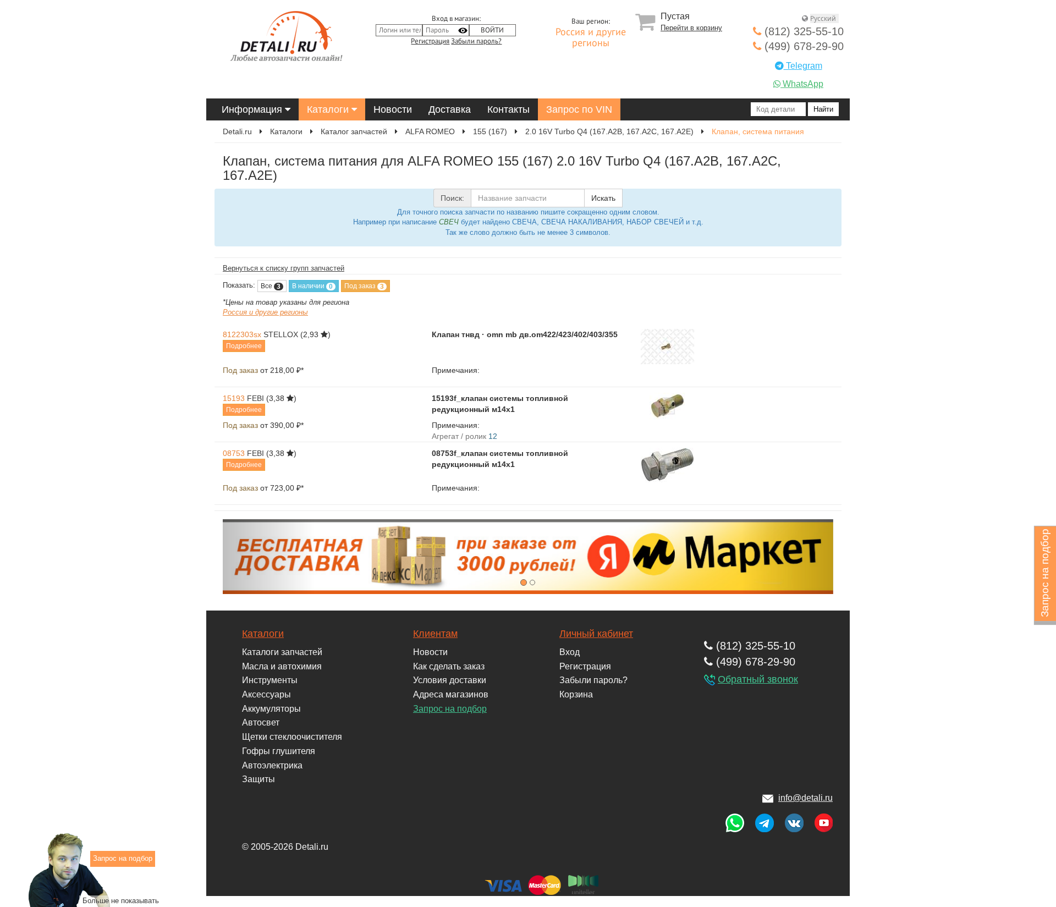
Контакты (508, 109)
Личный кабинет (596, 633)
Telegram (803, 65)
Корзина (576, 694)
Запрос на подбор (450, 708)
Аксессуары (266, 694)
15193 (234, 398)
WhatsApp (801, 84)
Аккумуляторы (271, 708)
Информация (253, 109)
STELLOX (280, 334)
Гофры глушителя (278, 751)
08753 (234, 453)
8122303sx (242, 334)
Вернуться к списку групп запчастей (283, 268)
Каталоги (329, 109)
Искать (603, 198)
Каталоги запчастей (282, 652)
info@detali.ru (805, 797)
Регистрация (430, 41)
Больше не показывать (120, 901)
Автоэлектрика (272, 765)
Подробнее (244, 346)
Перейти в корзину (691, 28)
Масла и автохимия (282, 666)
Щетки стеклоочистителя (292, 736)
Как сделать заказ (449, 666)
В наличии (312, 286)
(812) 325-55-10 (802, 31)
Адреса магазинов (450, 694)
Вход (569, 652)
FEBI (255, 398)
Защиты (258, 779)
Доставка (449, 109)
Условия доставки (449, 680)
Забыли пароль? (476, 41)
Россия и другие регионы (591, 38)
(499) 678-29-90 (802, 46)
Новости (392, 109)
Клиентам (435, 633)
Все (270, 286)
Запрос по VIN (579, 109)
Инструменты (270, 680)
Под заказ (364, 286)
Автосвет (260, 722)
